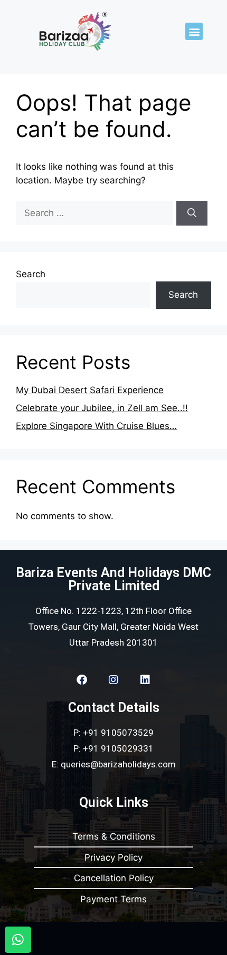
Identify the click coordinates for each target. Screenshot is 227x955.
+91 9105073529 (118, 732)
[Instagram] (113, 680)
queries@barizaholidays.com (118, 764)
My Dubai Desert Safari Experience (90, 390)
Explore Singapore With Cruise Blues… (96, 426)
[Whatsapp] (18, 940)
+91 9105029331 (118, 748)
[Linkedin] (145, 680)
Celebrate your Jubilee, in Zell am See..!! (102, 408)
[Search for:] (96, 213)
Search (30, 274)
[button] (194, 31)
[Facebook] (82, 680)
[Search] (191, 213)
